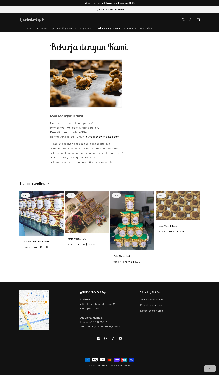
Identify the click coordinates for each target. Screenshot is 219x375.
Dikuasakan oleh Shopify (119, 365)
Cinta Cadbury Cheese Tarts (36, 241)
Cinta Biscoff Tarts (168, 226)
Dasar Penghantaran (151, 311)
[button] (63, 28)
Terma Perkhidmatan (151, 299)
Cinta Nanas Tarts (122, 256)
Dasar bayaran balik (151, 305)
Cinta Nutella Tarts (77, 238)
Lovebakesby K (102, 365)
